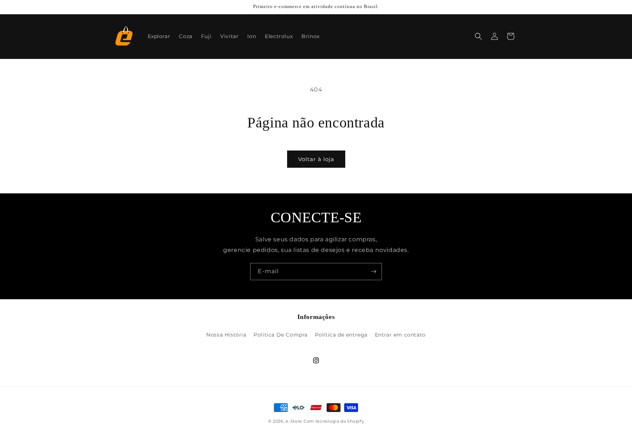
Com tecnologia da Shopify (334, 421)
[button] (478, 36)
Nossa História (226, 334)
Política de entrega (341, 334)
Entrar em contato (400, 334)
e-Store (294, 421)
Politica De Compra (280, 334)
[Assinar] (373, 271)
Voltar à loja (316, 159)
